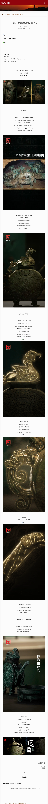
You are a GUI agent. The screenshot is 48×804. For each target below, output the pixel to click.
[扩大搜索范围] (45, 3)
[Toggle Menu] (9, 3)
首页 (13, 14)
